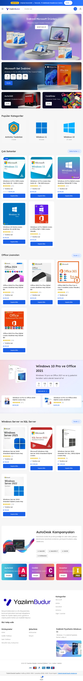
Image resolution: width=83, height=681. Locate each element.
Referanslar (32, 632)
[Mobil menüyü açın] (3, 9)
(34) (39, 186)
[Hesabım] (80, 9)
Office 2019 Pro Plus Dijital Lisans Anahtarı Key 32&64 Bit (13, 335)
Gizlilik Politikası (7, 636)
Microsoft (59, 600)
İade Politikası (6, 639)
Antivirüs (58, 610)
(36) (12, 292)
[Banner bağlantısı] (41, 76)
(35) (12, 186)
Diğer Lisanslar (60, 613)
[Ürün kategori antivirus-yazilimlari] (14, 131)
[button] (14, 196)
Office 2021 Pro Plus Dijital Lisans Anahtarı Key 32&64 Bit (40, 287)
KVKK (3, 632)
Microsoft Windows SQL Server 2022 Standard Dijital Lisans (41, 453)
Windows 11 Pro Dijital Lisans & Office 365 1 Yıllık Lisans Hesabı (41, 229)
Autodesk (59, 607)
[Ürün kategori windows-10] (69, 131)
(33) (39, 292)
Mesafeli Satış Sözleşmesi (10, 643)
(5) (12, 232)
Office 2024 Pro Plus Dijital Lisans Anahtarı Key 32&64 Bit (13, 287)
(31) (22, 402)
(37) (67, 292)
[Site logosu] (13, 9)
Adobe (58, 603)
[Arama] (75, 9)
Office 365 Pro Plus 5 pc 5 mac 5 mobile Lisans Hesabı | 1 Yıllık (69, 287)
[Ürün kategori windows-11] (41, 131)
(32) (67, 186)
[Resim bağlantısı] (28, 601)
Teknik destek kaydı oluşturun (67, 673)
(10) (12, 504)
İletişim (31, 636)
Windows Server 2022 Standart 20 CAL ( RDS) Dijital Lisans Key (69, 453)
